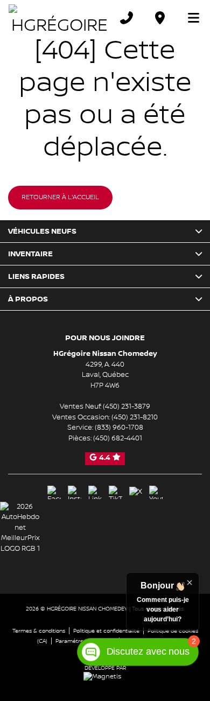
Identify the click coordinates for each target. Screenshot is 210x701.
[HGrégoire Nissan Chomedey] (59, 17)
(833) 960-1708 (119, 427)
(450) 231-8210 (134, 417)
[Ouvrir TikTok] (115, 492)
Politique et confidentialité (106, 630)
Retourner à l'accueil (60, 197)
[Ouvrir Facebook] (54, 492)
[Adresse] (160, 18)
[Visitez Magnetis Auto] (105, 676)
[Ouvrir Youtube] (156, 492)
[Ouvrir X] (135, 492)
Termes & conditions (38, 630)
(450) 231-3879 (126, 406)
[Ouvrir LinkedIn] (95, 492)
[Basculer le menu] (189, 18)
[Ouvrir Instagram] (74, 492)
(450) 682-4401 (117, 438)
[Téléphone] (126, 18)
